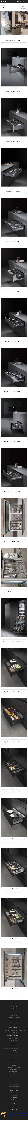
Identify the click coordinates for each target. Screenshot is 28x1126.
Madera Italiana (14, 1069)
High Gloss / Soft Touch (14, 1067)
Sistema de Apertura (14, 1086)
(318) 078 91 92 (14, 1050)
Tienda (14, 1013)
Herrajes (14, 1077)
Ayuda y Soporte (14, 1015)
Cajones (14, 1073)
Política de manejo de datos (14, 1017)
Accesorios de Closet (14, 1084)
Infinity (14, 1063)
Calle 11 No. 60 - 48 (14, 1023)
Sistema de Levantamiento (14, 1075)
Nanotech (14, 1065)
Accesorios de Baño (14, 1082)
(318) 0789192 (14, 1025)
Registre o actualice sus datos (14, 1107)
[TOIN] (3, 8)
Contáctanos (14, 1011)
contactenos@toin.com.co (14, 1056)
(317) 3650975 (14, 1040)
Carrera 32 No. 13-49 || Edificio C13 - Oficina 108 (14, 1030)
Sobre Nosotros (14, 1008)
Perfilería (14, 1080)
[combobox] (14, 43)
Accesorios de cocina (14, 1071)
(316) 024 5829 (14, 1032)
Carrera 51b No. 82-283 (14, 1038)
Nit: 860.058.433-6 (14, 1006)
